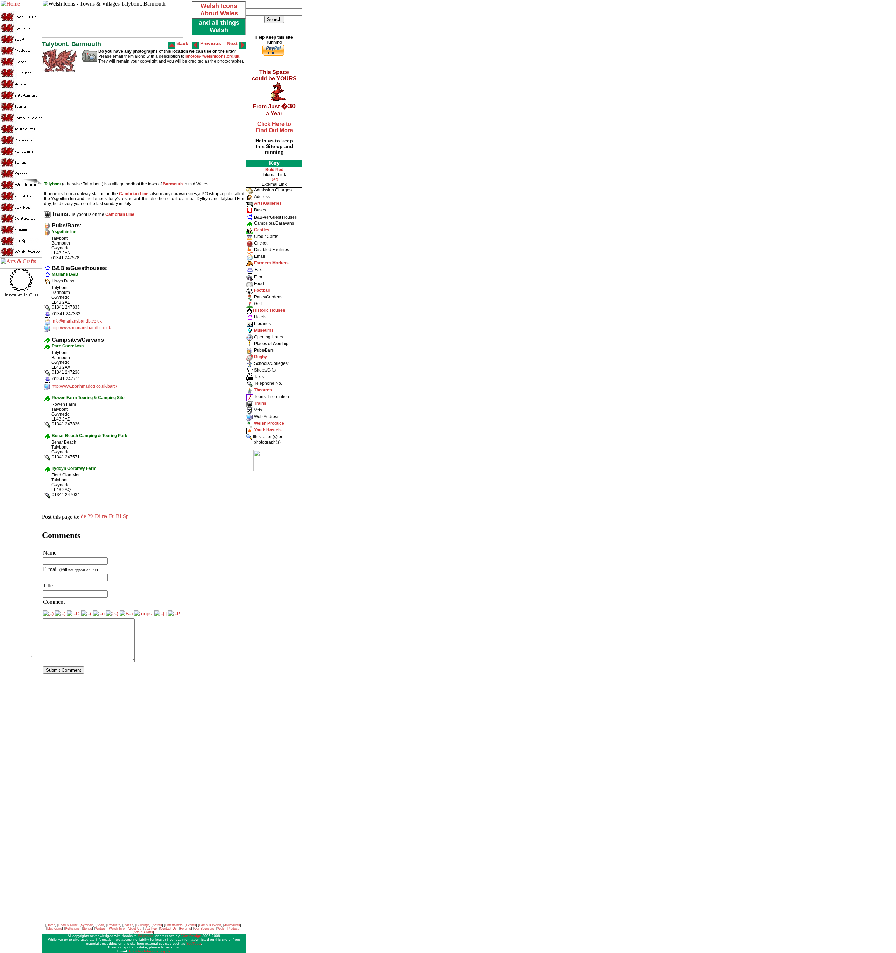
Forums (185, 928)
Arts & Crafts (143, 932)
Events (191, 925)
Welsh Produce (228, 928)
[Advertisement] (274, 581)
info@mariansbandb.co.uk (77, 321)
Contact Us (168, 928)
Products (113, 925)
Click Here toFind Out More (274, 127)
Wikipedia (145, 936)
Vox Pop (151, 928)
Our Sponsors (204, 928)
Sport (100, 925)
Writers (100, 928)
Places (128, 925)
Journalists (232, 925)
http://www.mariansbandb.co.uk (81, 327)
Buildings (142, 925)
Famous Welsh (210, 925)
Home (51, 925)
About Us (134, 928)
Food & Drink (68, 925)
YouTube (193, 943)
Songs (87, 928)
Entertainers (174, 925)
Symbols (87, 925)
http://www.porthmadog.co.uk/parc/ (84, 386)
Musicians (54, 928)
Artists (157, 925)
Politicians (72, 928)
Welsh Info (117, 928)
